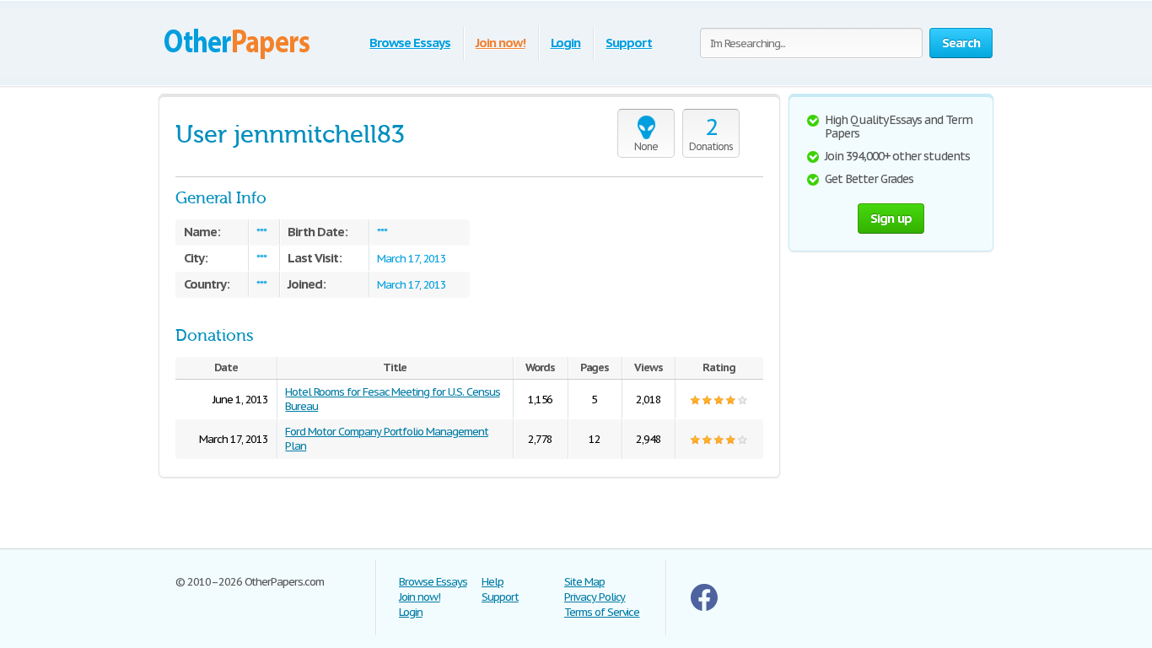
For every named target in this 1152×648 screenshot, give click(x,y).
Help (492, 582)
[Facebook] (704, 607)
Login (566, 43)
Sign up (891, 218)
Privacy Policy (594, 597)
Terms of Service (601, 612)
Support (629, 43)
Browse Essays (409, 43)
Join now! (500, 43)
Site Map (584, 582)
